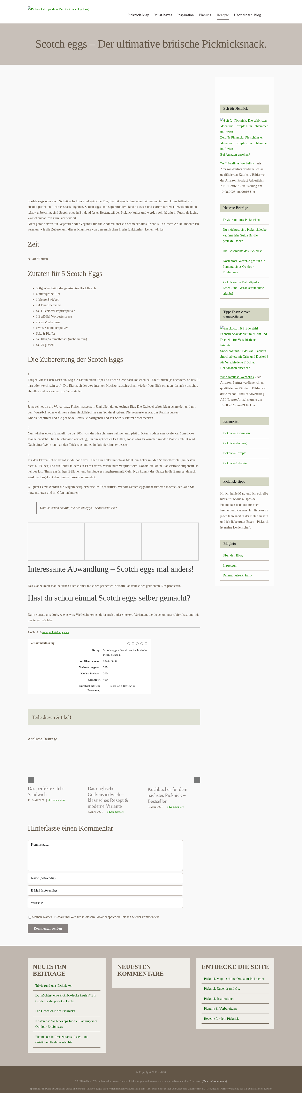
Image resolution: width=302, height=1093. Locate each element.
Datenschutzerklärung (237, 575)
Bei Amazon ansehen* (235, 154)
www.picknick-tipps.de (55, 632)
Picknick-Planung (235, 443)
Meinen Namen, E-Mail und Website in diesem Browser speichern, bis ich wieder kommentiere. (96, 917)
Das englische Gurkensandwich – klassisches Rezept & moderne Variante (114, 763)
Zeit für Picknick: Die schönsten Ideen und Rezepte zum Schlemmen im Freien (244, 143)
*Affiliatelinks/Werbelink (237, 163)
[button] (267, 14)
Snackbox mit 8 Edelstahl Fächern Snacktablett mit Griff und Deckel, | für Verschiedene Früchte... (244, 356)
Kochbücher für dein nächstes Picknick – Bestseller (174, 764)
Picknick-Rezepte (234, 453)
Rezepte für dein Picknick (221, 1018)
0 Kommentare (56, 800)
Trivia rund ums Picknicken (241, 219)
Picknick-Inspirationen (219, 998)
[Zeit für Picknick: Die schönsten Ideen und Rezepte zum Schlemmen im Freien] (244, 120)
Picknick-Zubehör (235, 463)
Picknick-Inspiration (236, 433)
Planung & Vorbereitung (220, 1008)
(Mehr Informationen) (214, 1081)
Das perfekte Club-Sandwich (54, 763)
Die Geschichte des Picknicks (243, 251)
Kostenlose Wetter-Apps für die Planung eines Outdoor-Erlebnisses (244, 266)
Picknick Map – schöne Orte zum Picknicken (234, 978)
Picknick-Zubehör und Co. (222, 988)
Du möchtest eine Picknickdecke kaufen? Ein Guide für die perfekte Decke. (244, 235)
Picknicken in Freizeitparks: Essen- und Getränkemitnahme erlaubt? (243, 288)
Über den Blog (233, 555)
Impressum (230, 565)
